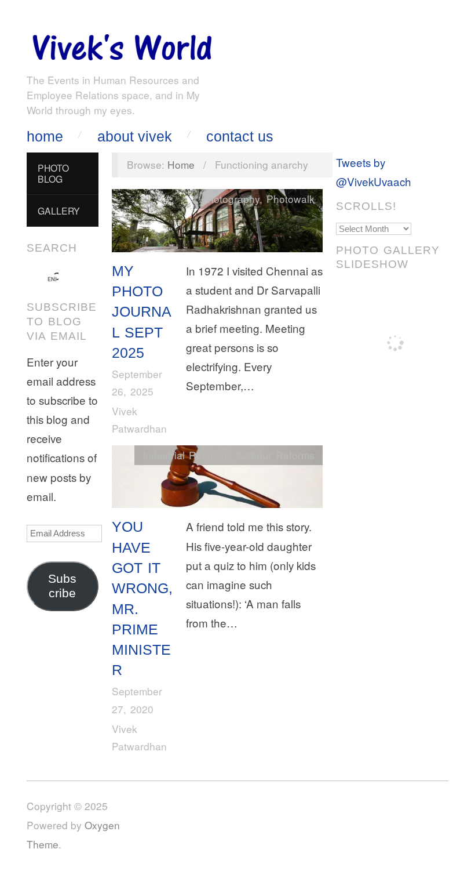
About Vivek (134, 136)
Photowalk (290, 198)
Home (45, 136)
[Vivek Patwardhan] (122, 44)
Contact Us (239, 136)
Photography (230, 198)
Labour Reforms (277, 455)
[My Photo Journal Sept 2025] (217, 223)
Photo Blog (53, 173)
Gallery (59, 210)
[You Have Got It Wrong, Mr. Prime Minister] (217, 479)
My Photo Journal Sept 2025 (141, 312)
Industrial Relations (187, 455)
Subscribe (62, 586)
